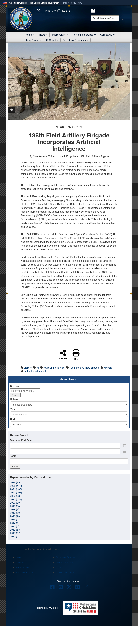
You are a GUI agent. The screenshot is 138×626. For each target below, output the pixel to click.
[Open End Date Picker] (124, 451)
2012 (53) (15, 529)
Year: (13, 409)
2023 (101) (16, 492)
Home (29, 34)
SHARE (63, 358)
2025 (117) (16, 485)
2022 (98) (15, 496)
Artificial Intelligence (54, 367)
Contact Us (106, 34)
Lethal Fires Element (35, 371)
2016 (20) (15, 516)
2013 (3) (14, 526)
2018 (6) (14, 509)
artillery (28, 367)
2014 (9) (14, 523)
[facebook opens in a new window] (93, 10)
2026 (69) (15, 482)
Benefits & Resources (74, 40)
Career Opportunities (66, 572)
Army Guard (32, 40)
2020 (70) (15, 502)
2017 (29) (15, 512)
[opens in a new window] (52, 588)
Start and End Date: (21, 440)
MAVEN (108, 367)
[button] (73, 3)
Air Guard (51, 40)
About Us (20, 562)
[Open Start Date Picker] (124, 445)
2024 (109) (16, 489)
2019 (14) (15, 506)
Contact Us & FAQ (65, 562)
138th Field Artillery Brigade (84, 367)
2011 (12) (15, 533)
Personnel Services (83, 34)
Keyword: (15, 386)
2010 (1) (14, 536)
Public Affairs (59, 34)
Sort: (13, 419)
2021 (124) (16, 499)
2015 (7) (14, 519)
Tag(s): (14, 456)
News (42, 34)
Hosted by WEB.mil (47, 607)
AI (38, 367)
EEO (58, 567)
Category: (16, 399)
